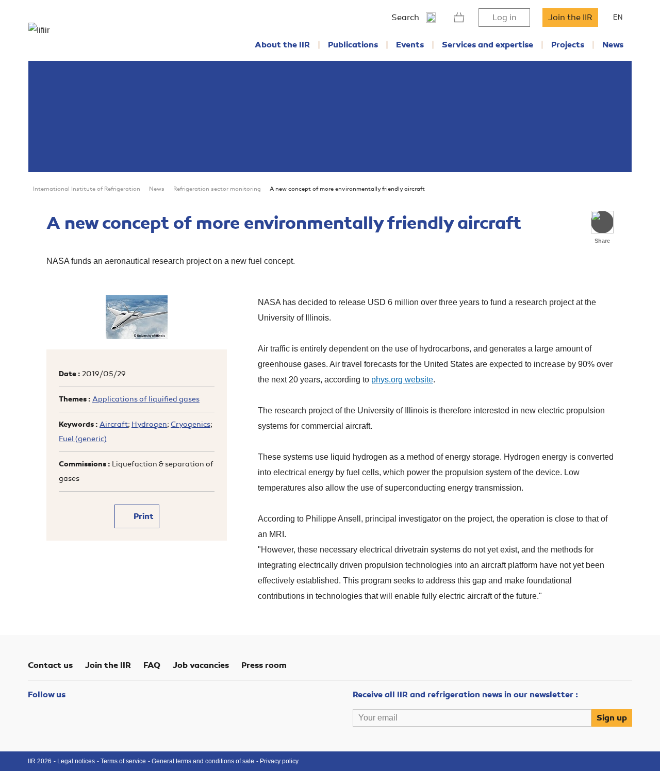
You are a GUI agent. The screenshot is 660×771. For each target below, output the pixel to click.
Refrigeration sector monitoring (217, 189)
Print (142, 516)
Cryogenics (190, 424)
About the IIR (282, 45)
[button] (602, 222)
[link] (459, 17)
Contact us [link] (50, 665)
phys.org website (402, 379)
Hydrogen (149, 424)
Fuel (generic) (83, 438)
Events (410, 45)
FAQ (151, 665)
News (612, 45)
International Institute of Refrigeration (86, 189)
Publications (353, 45)
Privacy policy (279, 761)
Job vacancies (201, 665)
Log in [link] (504, 17)
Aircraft (114, 424)
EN (617, 17)
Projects (567, 45)
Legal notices (76, 761)
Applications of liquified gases (146, 399)
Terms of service (123, 761)
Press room (264, 665)
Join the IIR (570, 17)
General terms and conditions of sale (203, 761)
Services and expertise (487, 45)
